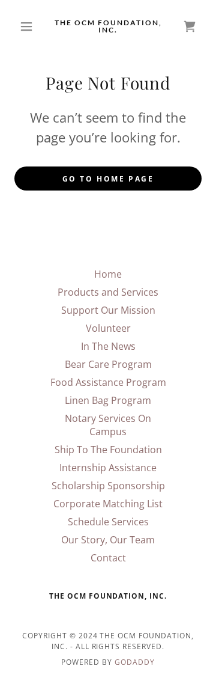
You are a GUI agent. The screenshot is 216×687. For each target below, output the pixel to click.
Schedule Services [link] (108, 521)
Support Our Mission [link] (108, 310)
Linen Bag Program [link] (108, 400)
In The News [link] (108, 346)
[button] (28, 26)
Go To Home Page (108, 179)
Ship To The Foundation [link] (108, 449)
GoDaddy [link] (135, 662)
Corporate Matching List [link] (108, 503)
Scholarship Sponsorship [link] (108, 485)
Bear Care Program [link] (108, 364)
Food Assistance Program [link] (108, 382)
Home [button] (108, 274)
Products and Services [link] (108, 292)
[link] (108, 26)
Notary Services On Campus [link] (108, 425)
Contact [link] (108, 557)
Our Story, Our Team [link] (108, 539)
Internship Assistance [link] (108, 467)
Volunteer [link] (108, 328)
